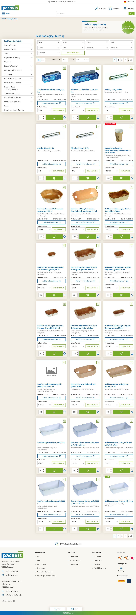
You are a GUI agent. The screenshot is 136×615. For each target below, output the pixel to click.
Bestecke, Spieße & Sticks (13, 70)
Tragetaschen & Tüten (11, 93)
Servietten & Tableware (12, 98)
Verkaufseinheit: (42, 107)
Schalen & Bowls (10, 45)
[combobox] (92, 13)
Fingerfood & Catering (12, 58)
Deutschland (131, 1)
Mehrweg (7, 62)
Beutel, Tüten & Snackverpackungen (11, 88)
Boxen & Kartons (10, 49)
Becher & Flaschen (10, 66)
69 (131, 60)
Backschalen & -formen (12, 79)
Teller (6, 53)
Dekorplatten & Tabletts (12, 83)
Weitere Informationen (128, 27)
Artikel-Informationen (50, 103)
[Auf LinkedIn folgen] (14, 601)
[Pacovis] (12, 7)
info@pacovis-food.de (14, 595)
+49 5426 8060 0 (12, 591)
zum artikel (58, 110)
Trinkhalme (8, 74)
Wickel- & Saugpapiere (12, 102)
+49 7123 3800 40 (12, 571)
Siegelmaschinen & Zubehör (14, 110)
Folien (6, 106)
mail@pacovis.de (12, 575)
